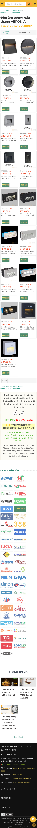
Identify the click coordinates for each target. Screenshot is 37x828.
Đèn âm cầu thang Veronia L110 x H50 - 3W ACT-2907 (8, 253)
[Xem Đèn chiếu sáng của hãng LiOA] (6, 547)
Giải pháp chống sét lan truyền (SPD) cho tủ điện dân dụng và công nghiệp (9, 722)
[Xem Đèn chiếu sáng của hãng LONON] (6, 486)
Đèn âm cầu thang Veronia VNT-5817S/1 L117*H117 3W (9, 64)
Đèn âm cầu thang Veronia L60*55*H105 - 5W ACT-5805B (27, 177)
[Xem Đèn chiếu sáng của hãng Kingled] (20, 570)
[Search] (29, 4)
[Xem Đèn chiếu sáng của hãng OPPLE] (20, 616)
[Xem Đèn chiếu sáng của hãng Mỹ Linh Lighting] (20, 601)
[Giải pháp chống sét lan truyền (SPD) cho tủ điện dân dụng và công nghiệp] (9, 709)
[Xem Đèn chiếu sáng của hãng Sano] (6, 517)
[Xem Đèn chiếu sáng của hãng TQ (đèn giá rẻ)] (6, 639)
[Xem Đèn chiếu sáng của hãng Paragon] (6, 540)
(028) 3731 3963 (19, 768)
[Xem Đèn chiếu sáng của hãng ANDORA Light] (6, 532)
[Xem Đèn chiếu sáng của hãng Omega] (20, 608)
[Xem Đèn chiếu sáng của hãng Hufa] (20, 494)
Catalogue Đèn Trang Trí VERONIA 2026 (8, 692)
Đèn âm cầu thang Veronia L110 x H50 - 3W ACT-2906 (27, 290)
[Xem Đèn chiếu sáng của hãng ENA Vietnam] (20, 578)
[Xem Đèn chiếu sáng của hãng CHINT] (6, 509)
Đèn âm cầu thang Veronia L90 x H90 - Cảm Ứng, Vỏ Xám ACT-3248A (8, 366)
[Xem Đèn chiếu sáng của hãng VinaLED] (20, 547)
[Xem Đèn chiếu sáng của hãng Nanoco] (20, 540)
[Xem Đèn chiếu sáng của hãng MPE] (6, 479)
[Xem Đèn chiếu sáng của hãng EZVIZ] (20, 631)
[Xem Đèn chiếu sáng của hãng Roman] (6, 562)
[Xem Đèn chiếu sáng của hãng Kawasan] (20, 555)
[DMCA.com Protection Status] (7, 814)
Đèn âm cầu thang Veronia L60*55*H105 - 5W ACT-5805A (27, 140)
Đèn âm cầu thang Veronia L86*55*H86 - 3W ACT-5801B (9, 177)
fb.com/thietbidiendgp (22, 782)
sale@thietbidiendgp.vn (22, 778)
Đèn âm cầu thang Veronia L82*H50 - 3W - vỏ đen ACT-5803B (27, 102)
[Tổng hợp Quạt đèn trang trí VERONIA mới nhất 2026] (28, 682)
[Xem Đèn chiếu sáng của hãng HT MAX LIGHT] (20, 479)
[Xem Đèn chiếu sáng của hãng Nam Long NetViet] (20, 517)
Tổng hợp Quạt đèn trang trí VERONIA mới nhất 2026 (27, 693)
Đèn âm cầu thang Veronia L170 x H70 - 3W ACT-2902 (9, 328)
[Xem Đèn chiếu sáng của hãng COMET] (6, 608)
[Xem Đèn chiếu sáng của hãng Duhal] (6, 524)
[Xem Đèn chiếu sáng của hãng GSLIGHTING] (20, 593)
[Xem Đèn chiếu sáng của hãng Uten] (6, 555)
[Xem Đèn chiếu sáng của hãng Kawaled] (20, 623)
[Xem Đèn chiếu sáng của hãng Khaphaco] (20, 585)
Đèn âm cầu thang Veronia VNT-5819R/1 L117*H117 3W (27, 64)
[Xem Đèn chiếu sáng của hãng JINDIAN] (20, 639)
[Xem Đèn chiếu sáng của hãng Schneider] (20, 502)
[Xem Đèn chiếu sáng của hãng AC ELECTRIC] (6, 623)
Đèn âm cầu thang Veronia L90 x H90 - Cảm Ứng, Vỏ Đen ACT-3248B (27, 328)
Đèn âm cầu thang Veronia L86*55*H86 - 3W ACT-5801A (9, 140)
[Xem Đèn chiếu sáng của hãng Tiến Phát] (6, 601)
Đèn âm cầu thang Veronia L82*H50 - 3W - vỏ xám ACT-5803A (8, 102)
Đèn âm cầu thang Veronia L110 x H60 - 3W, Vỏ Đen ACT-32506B (27, 215)
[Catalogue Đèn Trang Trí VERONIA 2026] (9, 682)
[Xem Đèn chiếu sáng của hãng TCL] (6, 646)
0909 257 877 (18, 775)
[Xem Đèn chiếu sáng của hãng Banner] (6, 654)
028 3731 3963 (24, 419)
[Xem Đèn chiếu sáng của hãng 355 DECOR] (20, 524)
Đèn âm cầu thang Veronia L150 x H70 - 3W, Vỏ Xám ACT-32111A (27, 253)
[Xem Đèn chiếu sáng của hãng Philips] (6, 578)
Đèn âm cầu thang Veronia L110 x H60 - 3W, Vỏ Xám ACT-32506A (8, 290)
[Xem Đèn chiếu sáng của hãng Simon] (6, 585)
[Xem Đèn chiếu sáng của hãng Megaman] (6, 593)
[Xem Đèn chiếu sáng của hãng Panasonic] (20, 532)
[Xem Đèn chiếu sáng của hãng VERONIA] (20, 509)
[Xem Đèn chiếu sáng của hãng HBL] (6, 494)
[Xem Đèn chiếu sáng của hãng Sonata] (20, 486)
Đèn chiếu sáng (11, 470)
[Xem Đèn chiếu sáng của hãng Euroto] (6, 502)
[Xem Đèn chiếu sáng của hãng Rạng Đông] (6, 570)
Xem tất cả (18, 737)
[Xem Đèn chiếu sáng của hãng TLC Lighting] (6, 616)
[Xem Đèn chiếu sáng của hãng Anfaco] (20, 562)
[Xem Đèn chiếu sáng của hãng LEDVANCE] (6, 631)
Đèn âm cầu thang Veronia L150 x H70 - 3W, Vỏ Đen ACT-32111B (9, 215)
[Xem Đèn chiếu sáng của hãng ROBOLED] (20, 646)
